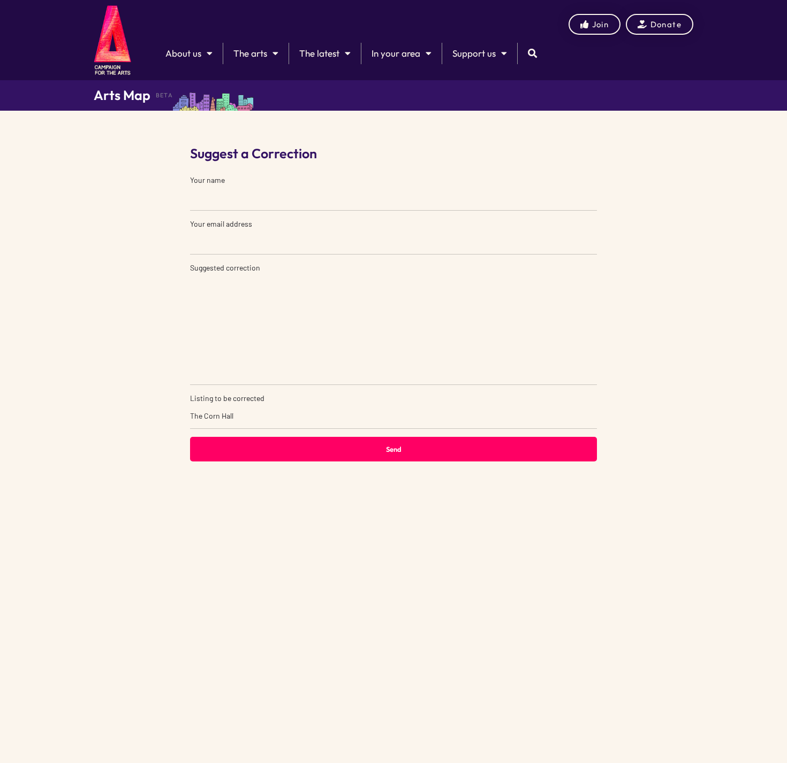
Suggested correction (225, 267)
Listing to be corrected (227, 398)
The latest (319, 53)
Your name (207, 179)
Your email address (221, 223)
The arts (250, 53)
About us (183, 53)
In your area (396, 53)
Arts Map (122, 95)
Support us (474, 53)
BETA (164, 95)
